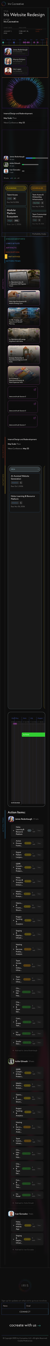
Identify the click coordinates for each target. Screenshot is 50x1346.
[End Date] (14, 42)
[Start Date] (3, 42)
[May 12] (27, 42)
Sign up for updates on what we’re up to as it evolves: (24, 1300)
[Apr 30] (25, 42)
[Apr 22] (24, 42)
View (39, 830)
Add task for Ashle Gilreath (23, 1203)
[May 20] (29, 42)
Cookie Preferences (25, 1340)
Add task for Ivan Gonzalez (23, 1249)
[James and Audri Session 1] (14, 724)
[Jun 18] (34, 42)
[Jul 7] (38, 42)
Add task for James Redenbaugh (24, 1050)
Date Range (15, 803)
